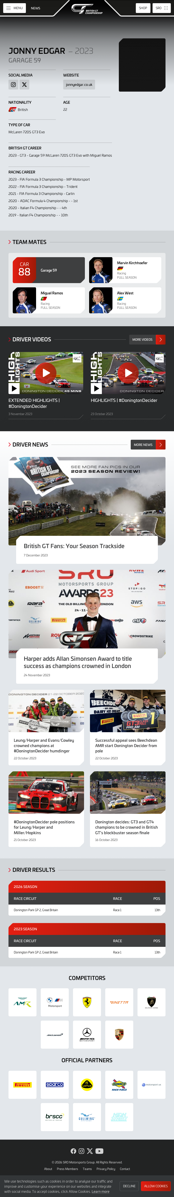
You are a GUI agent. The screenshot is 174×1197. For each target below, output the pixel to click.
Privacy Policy (106, 1169)
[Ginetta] (119, 1002)
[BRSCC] (55, 1117)
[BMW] (55, 1002)
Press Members (67, 1169)
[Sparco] (55, 1085)
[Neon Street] (119, 1117)
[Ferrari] (87, 1002)
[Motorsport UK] (152, 1085)
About (48, 1169)
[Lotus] (87, 1085)
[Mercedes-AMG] (87, 1035)
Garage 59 (24, 60)
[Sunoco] (119, 1085)
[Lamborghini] (152, 1002)
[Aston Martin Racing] (22, 1002)
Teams (87, 1169)
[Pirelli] (22, 1085)
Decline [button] (129, 1186)
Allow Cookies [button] (156, 1186)
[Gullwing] (87, 1117)
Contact (125, 1169)
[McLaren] (55, 1035)
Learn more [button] (100, 1191)
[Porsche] (119, 1035)
